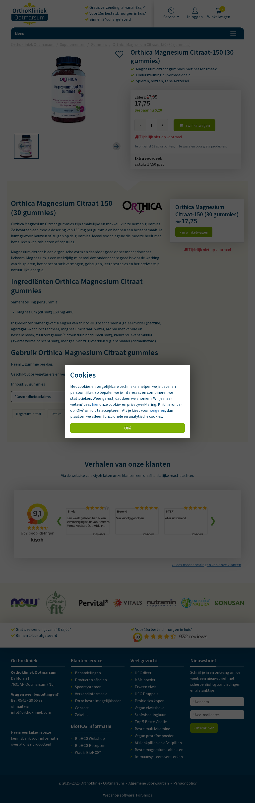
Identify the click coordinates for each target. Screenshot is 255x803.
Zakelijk (81, 714)
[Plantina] (229, 605)
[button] (26, 146)
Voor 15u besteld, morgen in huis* (117, 13)
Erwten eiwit (145, 686)
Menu (19, 33)
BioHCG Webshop (90, 738)
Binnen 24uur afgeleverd (110, 19)
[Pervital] (59, 603)
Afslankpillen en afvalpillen (158, 742)
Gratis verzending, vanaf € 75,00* (43, 629)
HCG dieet (143, 672)
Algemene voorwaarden (148, 783)
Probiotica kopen (149, 700)
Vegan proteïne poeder (154, 735)
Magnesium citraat (28, 414)
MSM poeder (145, 679)
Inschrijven (204, 727)
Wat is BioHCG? (88, 752)
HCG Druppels (146, 693)
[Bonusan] (195, 602)
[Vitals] (93, 603)
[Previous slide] (22, 146)
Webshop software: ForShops (127, 795)
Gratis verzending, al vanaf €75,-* (117, 7)
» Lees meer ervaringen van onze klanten (206, 564)
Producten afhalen (91, 679)
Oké (127, 427)
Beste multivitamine (152, 728)
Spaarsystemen (88, 686)
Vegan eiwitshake (149, 707)
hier (95, 404)
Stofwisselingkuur (150, 714)
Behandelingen (88, 672)
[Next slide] (117, 146)
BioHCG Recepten (90, 745)
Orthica (57, 414)
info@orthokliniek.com (31, 712)
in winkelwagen (196, 125)
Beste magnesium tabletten (159, 749)
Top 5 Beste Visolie (151, 721)
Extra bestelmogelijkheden (98, 700)
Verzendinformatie (91, 693)
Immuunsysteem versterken (159, 756)
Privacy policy (184, 783)
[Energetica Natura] (161, 605)
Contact (82, 707)
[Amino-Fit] (22, 612)
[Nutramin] (127, 603)
